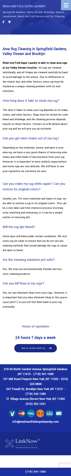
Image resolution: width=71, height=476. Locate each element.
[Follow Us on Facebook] (3, 22)
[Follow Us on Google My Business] (9, 22)
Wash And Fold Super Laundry (24, 6)
